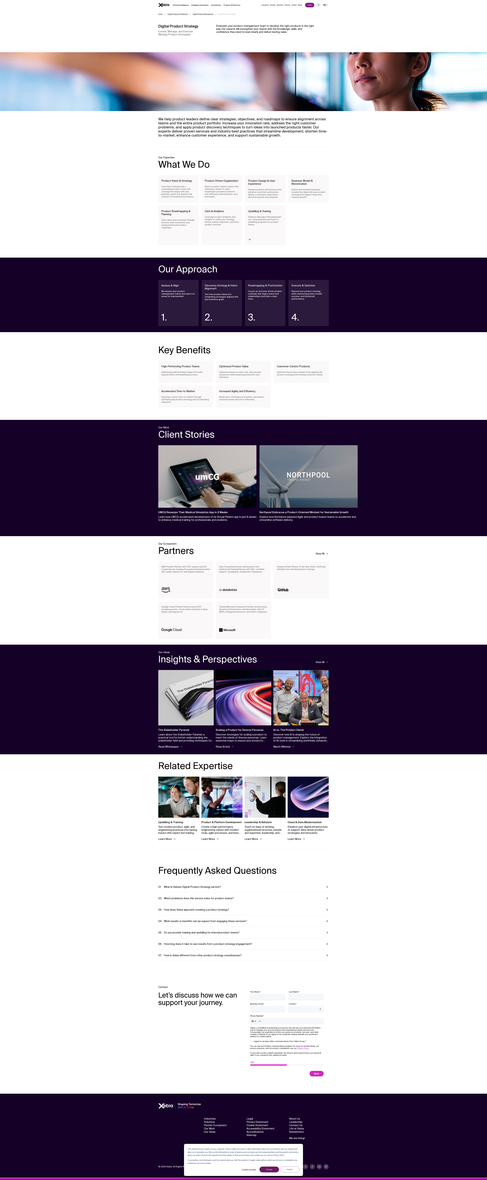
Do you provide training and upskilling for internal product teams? (201, 932)
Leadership (295, 1122)
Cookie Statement (257, 1125)
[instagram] (326, 1166)
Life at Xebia (296, 1128)
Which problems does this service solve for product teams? (199, 898)
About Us (294, 1118)
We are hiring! (297, 1138)
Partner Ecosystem (215, 1125)
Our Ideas (209, 1131)
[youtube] (319, 1166)
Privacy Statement (257, 1122)
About (300, 5)
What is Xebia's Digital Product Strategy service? (192, 887)
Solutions (280, 5)
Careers (294, 5)
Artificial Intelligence (181, 5)
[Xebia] (163, 5)
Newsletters (296, 1131)
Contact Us (295, 1125)
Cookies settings (249, 1169)
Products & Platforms (232, 5)
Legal (250, 1118)
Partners (273, 5)
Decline (290, 1169)
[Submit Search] (318, 5)
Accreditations (255, 1131)
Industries (265, 5)
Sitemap (251, 1135)
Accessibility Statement (260, 1128)
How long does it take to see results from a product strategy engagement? (208, 944)
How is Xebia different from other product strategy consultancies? (203, 955)
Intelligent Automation (199, 5)
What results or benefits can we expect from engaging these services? (205, 921)
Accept (269, 1169)
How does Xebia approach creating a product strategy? (196, 909)
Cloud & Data (216, 5)
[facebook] (312, 1166)
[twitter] (305, 1166)
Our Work (209, 1128)
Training (287, 5)
